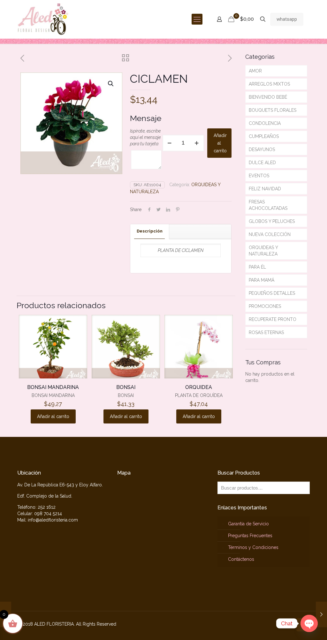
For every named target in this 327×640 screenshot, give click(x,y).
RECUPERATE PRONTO (272, 319)
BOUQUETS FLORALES (272, 110)
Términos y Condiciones (253, 547)
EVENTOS (259, 175)
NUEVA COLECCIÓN (270, 234)
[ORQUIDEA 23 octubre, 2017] (321, 614)
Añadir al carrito (220, 143)
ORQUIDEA (198, 387)
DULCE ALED (262, 162)
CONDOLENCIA (265, 123)
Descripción (150, 231)
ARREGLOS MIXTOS (269, 84)
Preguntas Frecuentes (250, 535)
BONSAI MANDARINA (53, 387)
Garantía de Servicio (248, 523)
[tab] (149, 231)
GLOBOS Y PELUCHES (272, 221)
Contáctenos (241, 559)
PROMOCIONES (265, 306)
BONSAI (125, 387)
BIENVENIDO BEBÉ (268, 97)
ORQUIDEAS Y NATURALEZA (263, 250)
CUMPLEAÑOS (264, 136)
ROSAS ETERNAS (266, 332)
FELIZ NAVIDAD (265, 188)
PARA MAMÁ (261, 280)
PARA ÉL (257, 267)
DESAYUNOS (262, 149)
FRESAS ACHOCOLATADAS (268, 205)
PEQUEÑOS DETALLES (272, 293)
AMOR (255, 70)
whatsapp (287, 19)
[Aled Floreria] (43, 19)
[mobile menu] (197, 19)
